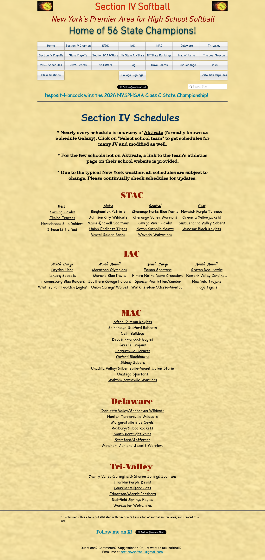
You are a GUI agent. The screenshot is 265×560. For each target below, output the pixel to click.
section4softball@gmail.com (141, 552)
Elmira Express (62, 217)
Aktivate (153, 132)
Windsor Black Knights (201, 228)
